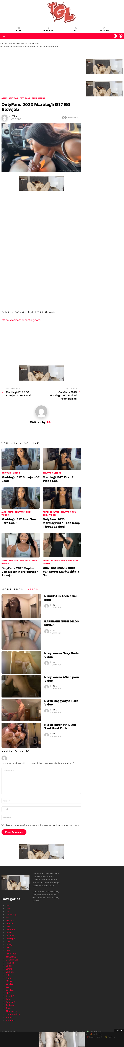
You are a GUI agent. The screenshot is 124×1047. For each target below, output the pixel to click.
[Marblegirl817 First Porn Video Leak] (62, 459)
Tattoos (10, 1005)
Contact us (78, 1031)
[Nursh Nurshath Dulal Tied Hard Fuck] (21, 735)
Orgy (8, 987)
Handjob (10, 963)
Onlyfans (6, 473)
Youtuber (10, 1020)
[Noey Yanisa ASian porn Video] (21, 686)
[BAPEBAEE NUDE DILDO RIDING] (21, 635)
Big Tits (10, 920)
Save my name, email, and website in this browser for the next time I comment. (42, 825)
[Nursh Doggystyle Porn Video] (21, 710)
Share (5, 126)
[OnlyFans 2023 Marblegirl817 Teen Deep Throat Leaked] (62, 498)
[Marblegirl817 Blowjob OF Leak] (21, 459)
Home (67, 1031)
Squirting (10, 1002)
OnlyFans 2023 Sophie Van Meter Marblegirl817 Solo (61, 571)
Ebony (9, 944)
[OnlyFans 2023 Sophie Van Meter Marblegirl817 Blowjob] (21, 545)
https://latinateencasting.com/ (22, 319)
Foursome (11, 954)
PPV (74, 512)
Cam (8, 926)
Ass (7, 911)
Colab (9, 932)
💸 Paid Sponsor (94, 1031)
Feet (8, 950)
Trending (103, 30)
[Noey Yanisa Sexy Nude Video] (21, 662)
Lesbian (10, 972)
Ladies (9, 966)
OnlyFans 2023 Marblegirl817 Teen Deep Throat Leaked (61, 522)
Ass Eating (11, 914)
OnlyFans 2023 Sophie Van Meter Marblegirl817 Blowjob (20, 571)
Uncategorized (13, 1014)
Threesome (11, 1011)
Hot (75, 30)
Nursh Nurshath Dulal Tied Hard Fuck (60, 726)
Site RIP (10, 996)
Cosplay (10, 935)
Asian (10, 512)
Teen (28, 512)
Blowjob (55, 512)
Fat (7, 947)
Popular (48, 30)
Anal (4, 512)
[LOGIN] (120, 36)
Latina (9, 969)
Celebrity (10, 929)
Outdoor (10, 990)
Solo (27, 561)
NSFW (9, 981)
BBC (8, 917)
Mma (8, 978)
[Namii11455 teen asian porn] (21, 606)
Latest (19, 30)
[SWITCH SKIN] (115, 36)
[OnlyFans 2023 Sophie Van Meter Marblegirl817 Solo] (62, 545)
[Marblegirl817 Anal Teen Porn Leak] (21, 498)
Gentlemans (12, 960)
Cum (8, 941)
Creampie (10, 938)
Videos (16, 473)
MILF (8, 975)
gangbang (11, 957)
